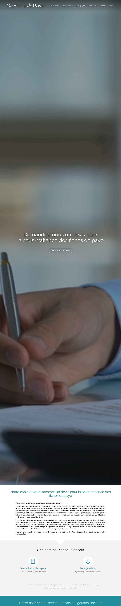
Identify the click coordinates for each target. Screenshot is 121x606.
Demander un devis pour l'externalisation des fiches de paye (79, 585)
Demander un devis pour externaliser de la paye (42, 585)
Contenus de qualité (70, 588)
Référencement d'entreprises (53, 588)
